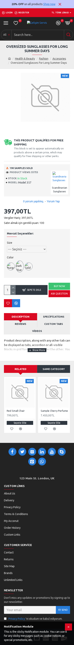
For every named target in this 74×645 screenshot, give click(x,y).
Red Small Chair (16, 410)
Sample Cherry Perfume (54, 410)
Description (20, 316)
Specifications (53, 316)
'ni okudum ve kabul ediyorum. (35, 618)
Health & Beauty (25, 58)
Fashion (43, 58)
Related (20, 369)
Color (10, 257)
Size (9, 242)
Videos (37, 331)
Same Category (54, 369)
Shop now (49, 4)
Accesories (59, 58)
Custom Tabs (53, 323)
